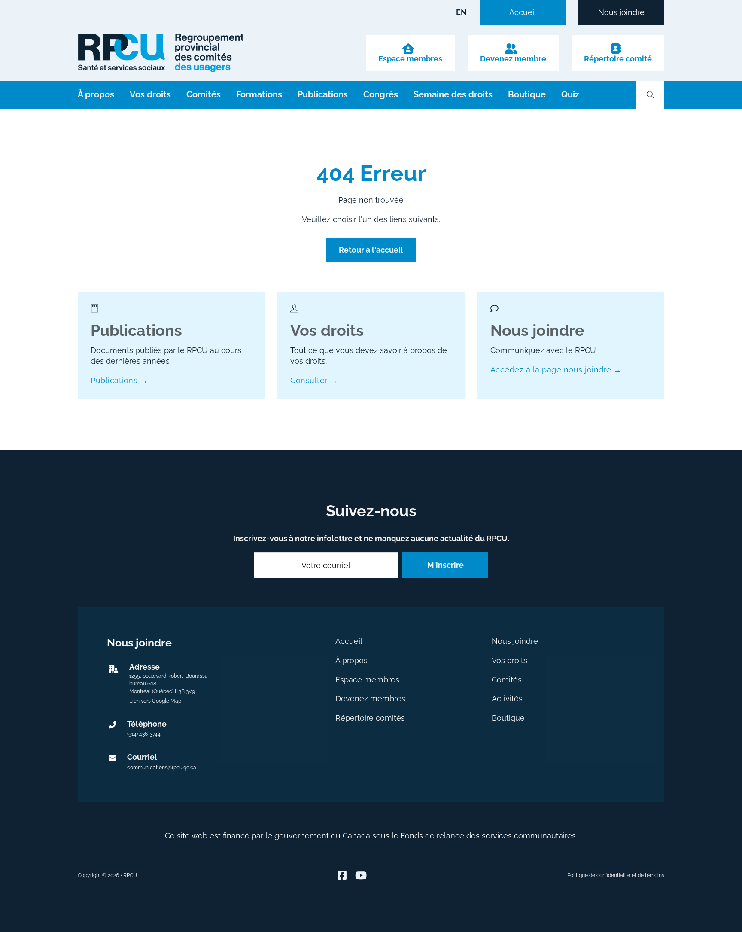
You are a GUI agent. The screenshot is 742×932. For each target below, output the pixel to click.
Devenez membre (513, 59)
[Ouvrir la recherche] (650, 95)
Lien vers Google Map (155, 701)
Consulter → (314, 380)
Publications (323, 94)
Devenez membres (370, 698)
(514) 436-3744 (144, 734)
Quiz (570, 94)
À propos (96, 94)
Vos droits (150, 94)
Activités (507, 698)
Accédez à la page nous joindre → (556, 369)
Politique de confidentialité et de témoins (615, 875)
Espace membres (410, 59)
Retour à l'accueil (371, 249)
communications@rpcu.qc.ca (161, 767)
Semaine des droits (453, 94)
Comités (203, 94)
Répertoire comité (618, 59)
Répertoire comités (370, 717)
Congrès (380, 94)
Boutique (527, 94)
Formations (259, 94)
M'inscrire (445, 565)
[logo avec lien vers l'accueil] (160, 53)
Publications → (119, 380)
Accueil (522, 12)
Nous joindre (621, 12)
